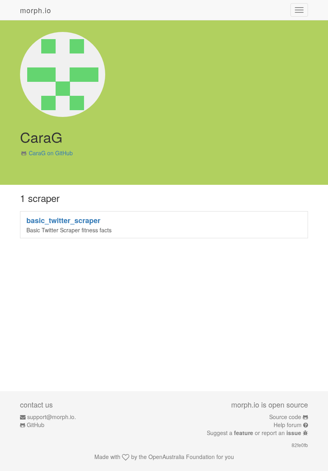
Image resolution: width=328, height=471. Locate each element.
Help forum (288, 425)
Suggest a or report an (254, 433)
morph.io (35, 10)
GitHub (35, 425)
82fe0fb (300, 444)
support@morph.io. (51, 417)
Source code (285, 417)
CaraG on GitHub (51, 153)
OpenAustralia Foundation (181, 457)
